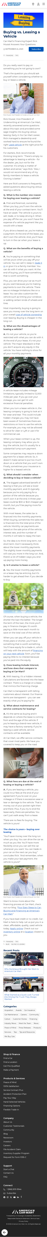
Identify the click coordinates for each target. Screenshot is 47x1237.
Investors (7, 1142)
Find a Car (7, 1058)
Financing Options (11, 1106)
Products (37, 1028)
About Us (7, 1122)
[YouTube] (15, 1197)
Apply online (16, 928)
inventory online (11, 932)
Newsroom (8, 1138)
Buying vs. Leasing (18, 944)
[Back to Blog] (4, 1232)
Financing (9, 55)
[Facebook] (4, 1197)
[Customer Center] (38, 4)
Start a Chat (8, 1169)
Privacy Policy (23, 1221)
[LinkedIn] (18, 1197)
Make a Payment (11, 1070)
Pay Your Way (9, 1098)
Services (7, 1032)
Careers (24, 1015)
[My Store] (33, 4)
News (36, 1023)
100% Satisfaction (11, 1086)
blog (7, 944)
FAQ (5, 1177)
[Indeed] (21, 1197)
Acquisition (8, 1010)
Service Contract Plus (13, 1090)
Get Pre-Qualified (11, 1066)
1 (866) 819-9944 (13, 1189)
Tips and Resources (27, 1032)
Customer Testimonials (13, 1126)
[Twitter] (11, 1197)
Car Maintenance (11, 1015)
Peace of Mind (10, 1028)
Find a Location (10, 1062)
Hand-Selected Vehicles (14, 1102)
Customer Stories (20, 1019)
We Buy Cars (9, 1036)
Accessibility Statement (32, 1216)
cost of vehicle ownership (29, 314)
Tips (16, 55)
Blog (5, 1134)
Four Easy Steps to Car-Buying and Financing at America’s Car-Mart (22, 910)
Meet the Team (25, 1023)
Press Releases (25, 1028)
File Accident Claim (12, 1149)
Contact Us (8, 1173)
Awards (19, 1010)
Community (34, 1015)
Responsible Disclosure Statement (19, 1218)
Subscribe (36, 49)
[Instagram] (8, 1197)
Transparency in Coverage (15, 1216)
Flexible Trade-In (11, 1110)
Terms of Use (35, 1218)
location (29, 932)
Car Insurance (29, 1010)
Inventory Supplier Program (16, 1153)
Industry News (10, 1023)
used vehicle (15, 145)
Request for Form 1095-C (14, 1157)
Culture (7, 1019)
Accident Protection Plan (14, 1094)
